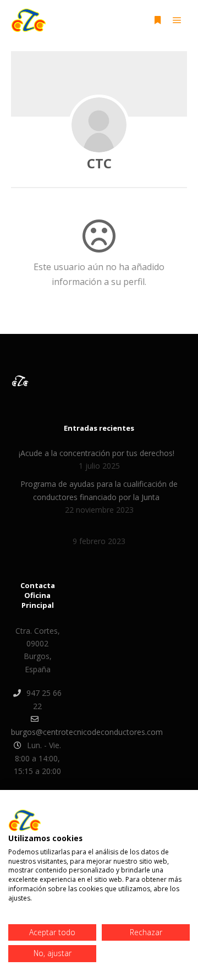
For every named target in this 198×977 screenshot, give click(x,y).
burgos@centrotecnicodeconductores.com (37, 732)
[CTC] (99, 125)
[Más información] (157, 20)
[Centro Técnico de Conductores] (28, 20)
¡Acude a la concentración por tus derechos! (96, 453)
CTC (99, 163)
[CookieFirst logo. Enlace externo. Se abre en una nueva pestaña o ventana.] (24, 820)
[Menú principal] (177, 20)
